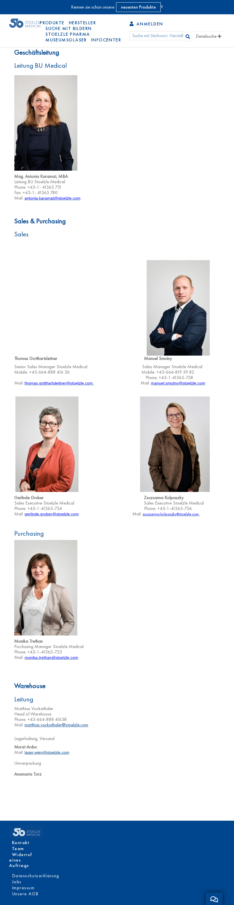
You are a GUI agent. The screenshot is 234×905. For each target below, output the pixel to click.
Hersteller (82, 22)
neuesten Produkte (138, 7)
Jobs (17, 881)
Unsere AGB (25, 893)
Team (18, 848)
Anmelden (149, 24)
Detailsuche (207, 36)
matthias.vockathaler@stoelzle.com (56, 724)
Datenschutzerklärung (35, 875)
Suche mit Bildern (68, 28)
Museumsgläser (66, 40)
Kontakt (20, 842)
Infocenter (106, 40)
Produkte (52, 22)
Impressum (23, 887)
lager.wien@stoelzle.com (47, 752)
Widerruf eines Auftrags (20, 860)
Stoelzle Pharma (67, 34)
